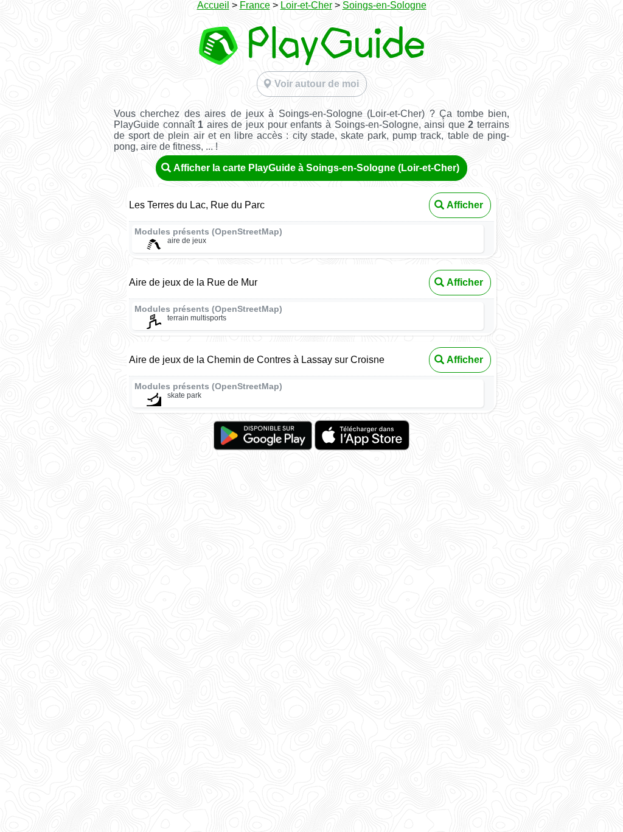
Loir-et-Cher (306, 5)
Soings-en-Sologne (384, 5)
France (255, 5)
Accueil (213, 5)
